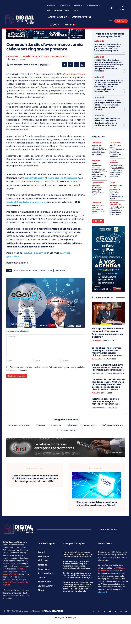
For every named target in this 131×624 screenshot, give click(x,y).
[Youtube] (123, 9)
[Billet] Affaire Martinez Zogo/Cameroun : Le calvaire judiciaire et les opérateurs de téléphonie (117, 150)
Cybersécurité (98, 182)
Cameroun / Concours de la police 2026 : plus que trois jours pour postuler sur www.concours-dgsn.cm (107, 47)
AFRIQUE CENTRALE (114, 161)
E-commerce (59, 56)
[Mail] (105, 611)
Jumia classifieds (46, 271)
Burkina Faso (97, 359)
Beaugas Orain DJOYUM (25, 65)
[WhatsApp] (82, 64)
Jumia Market (60, 271)
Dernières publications (35, 56)
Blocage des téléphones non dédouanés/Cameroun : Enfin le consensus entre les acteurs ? (99, 150)
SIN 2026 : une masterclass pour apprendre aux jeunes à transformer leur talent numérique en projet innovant (107, 104)
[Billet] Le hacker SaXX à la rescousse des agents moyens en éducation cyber (106, 401)
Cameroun (12, 56)
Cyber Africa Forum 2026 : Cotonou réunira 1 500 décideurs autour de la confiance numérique (107, 121)
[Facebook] (120, 6)
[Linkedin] (99, 611)
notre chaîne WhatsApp (62, 178)
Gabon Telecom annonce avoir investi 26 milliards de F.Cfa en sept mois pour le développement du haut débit (34, 478)
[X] (120, 9)
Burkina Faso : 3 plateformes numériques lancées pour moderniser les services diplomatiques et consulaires (107, 352)
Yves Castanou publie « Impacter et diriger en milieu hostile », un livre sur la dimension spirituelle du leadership (117, 170)
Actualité (99, 41)
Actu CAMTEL (115, 142)
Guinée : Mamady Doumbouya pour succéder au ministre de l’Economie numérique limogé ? (108, 367)
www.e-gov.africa (35, 252)
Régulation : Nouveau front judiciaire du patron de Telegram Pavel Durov (98, 190)
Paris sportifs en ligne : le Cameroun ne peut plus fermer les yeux (98, 209)
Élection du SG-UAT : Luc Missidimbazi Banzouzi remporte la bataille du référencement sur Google (117, 191)
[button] (111, 8)
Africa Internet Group (74, 74)
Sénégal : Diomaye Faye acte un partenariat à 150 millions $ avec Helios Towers (117, 210)
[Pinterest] (76, 64)
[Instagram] (123, 6)
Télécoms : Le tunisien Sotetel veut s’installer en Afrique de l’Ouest (96, 503)
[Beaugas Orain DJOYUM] (8, 64)
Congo (112, 182)
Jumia (35, 271)
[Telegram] (110, 611)
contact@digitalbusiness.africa (25, 202)
